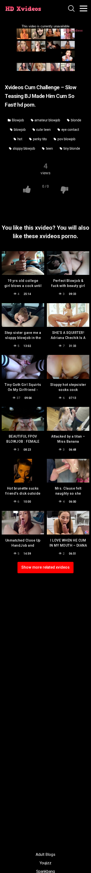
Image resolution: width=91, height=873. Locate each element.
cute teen (43, 130)
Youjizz (45, 863)
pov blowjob (66, 139)
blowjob (19, 130)
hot (20, 139)
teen (49, 148)
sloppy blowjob (23, 148)
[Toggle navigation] (83, 8)
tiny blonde (71, 148)
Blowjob (17, 120)
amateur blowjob (47, 120)
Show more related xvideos (45, 567)
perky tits (39, 139)
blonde (75, 120)
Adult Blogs (45, 854)
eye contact (70, 130)
